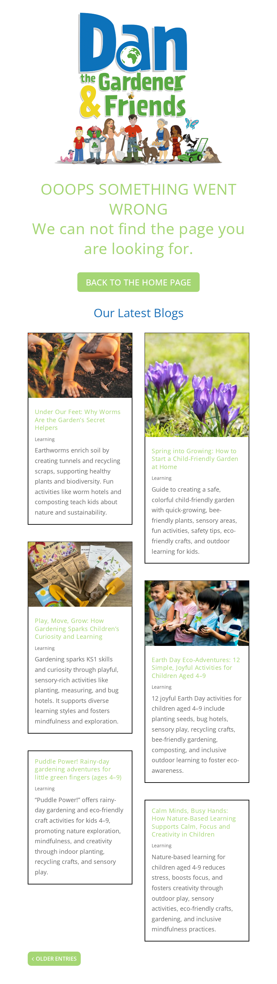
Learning (45, 439)
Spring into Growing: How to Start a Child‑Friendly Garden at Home (195, 459)
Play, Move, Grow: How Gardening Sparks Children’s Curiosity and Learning (77, 628)
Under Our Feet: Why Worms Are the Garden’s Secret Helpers (78, 420)
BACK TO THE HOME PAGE (138, 282)
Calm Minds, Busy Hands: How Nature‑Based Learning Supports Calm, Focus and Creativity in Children (194, 822)
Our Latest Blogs (139, 313)
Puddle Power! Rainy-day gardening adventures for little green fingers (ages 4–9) (78, 769)
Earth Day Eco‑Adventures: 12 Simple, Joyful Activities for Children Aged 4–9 (196, 668)
